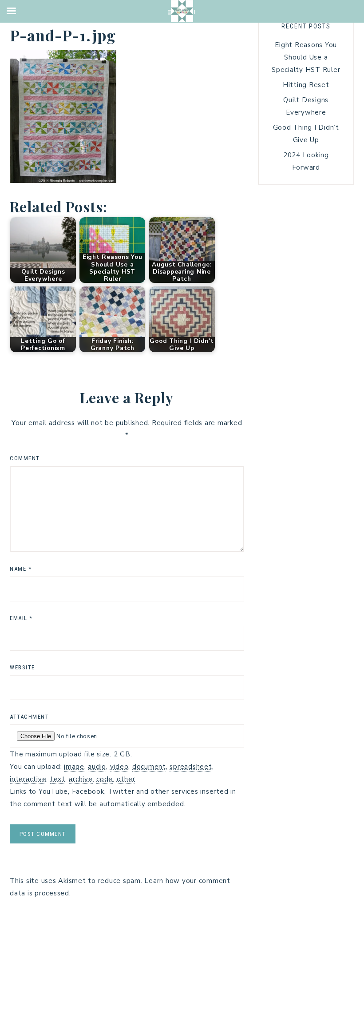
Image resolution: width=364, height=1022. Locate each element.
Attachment (29, 716)
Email (21, 618)
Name (21, 568)
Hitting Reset (306, 84)
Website (22, 667)
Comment (25, 458)
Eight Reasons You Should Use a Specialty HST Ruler (306, 57)
